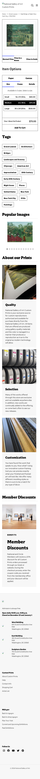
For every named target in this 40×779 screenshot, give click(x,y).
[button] (20, 97)
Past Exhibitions (8, 728)
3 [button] (11, 249)
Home (4, 14)
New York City (10, 198)
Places (22, 185)
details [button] (32, 84)
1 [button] (7, 249)
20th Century (27, 172)
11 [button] (30, 249)
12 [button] (33, 249)
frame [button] (20, 84)
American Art (23, 166)
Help (4, 680)
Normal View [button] (8, 59)
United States (10, 192)
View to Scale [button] (31, 59)
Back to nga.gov (8, 713)
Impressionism (10, 172)
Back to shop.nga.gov (10, 717)
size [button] (8, 84)
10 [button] (28, 249)
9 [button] (26, 249)
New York (25, 192)
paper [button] (11, 78)
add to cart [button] (20, 127)
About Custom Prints (10, 676)
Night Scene (9, 185)
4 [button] (14, 249)
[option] (20, 233)
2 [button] (9, 249)
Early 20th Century (12, 179)
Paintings (8, 205)
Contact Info (6, 683)
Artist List (5, 691)
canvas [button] (29, 78)
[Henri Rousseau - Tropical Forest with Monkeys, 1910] (20, 232)
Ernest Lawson (13, 14)
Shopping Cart (7, 687)
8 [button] (23, 249)
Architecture (26, 146)
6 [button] (19, 249)
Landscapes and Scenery (14, 159)
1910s (23, 198)
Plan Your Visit (7, 720)
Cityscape (8, 166)
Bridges (7, 153)
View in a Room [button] (18, 59)
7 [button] (21, 249)
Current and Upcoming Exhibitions (15, 724)
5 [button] (16, 249)
